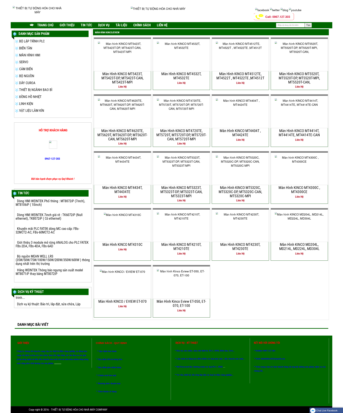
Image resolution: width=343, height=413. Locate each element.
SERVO (23, 62)
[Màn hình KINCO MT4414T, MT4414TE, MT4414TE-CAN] (299, 102)
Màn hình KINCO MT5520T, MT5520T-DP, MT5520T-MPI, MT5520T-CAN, (299, 78)
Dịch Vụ (103, 25)
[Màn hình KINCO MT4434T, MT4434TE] (122, 159)
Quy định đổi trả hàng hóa (110, 359)
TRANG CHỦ (45, 25)
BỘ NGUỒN (26, 76)
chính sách (142, 25)
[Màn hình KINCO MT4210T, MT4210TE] (181, 216)
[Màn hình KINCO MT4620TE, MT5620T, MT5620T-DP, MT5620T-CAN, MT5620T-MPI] (122, 104)
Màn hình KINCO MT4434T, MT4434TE (122, 189)
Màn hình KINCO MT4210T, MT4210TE (181, 246)
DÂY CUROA (26, 83)
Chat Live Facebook (327, 410)
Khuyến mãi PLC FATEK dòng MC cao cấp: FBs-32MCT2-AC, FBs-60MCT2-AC (47, 230)
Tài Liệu (121, 25)
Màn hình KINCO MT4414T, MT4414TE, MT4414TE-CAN (299, 133)
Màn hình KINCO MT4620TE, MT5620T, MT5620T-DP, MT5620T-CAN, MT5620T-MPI (122, 135)
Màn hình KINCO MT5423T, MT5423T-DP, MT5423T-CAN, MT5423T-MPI (122, 78)
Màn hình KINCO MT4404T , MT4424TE (240, 133)
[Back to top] (338, 403)
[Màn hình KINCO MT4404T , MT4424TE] (240, 102)
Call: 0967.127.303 (277, 16)
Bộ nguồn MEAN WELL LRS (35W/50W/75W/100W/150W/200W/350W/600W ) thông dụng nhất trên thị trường (53, 260)
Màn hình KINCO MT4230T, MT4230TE (240, 246)
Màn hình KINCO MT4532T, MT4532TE (181, 76)
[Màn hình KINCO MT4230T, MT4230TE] (240, 216)
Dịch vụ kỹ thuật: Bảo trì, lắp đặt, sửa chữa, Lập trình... (48, 301)
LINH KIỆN (25, 104)
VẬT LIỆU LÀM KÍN (31, 111)
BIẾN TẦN (25, 48)
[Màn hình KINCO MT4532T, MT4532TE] (181, 45)
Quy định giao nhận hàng (109, 367)
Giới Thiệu (67, 25)
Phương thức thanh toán (109, 383)
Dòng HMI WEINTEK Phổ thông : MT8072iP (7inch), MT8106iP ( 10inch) (50, 203)
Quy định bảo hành (108, 351)
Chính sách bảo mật (107, 375)
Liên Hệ (162, 25)
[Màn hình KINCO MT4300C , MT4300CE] (299, 159)
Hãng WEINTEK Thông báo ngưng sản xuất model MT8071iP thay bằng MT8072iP (49, 272)
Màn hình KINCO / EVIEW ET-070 (122, 301)
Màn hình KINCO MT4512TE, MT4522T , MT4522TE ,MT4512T (240, 76)
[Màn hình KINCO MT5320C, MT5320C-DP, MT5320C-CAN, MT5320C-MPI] (240, 161)
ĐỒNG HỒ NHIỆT (30, 97)
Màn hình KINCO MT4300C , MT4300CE (299, 189)
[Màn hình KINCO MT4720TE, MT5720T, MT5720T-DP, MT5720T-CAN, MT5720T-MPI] (181, 104)
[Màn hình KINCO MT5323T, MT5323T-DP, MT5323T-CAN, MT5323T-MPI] (181, 161)
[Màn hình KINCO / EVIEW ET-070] (122, 271)
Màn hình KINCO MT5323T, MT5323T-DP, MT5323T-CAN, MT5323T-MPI (181, 191)
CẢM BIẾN (25, 69)
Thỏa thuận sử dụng (107, 391)
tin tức (86, 25)
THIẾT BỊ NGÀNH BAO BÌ (35, 90)
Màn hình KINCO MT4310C (122, 244)
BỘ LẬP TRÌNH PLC (31, 41)
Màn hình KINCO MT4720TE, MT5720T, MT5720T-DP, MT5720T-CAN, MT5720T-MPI (181, 135)
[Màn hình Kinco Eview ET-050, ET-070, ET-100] (181, 273)
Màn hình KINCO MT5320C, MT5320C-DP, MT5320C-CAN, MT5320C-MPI (240, 191)
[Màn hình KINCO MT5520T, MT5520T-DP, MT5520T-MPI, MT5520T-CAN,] (299, 47)
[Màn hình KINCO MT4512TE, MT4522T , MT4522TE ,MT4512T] (240, 45)
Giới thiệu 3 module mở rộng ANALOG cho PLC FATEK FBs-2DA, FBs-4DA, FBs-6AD (52, 244)
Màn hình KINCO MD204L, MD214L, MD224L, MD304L (299, 246)
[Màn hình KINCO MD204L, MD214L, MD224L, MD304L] (299, 216)
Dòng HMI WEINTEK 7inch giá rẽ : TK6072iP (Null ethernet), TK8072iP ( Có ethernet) (49, 217)
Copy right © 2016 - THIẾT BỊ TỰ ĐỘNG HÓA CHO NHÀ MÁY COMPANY (68, 409)
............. (57, 363)
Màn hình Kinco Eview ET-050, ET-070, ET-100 (181, 303)
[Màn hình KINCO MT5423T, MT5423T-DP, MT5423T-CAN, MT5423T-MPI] (122, 47)
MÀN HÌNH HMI (29, 55)
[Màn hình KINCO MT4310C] (122, 214)
